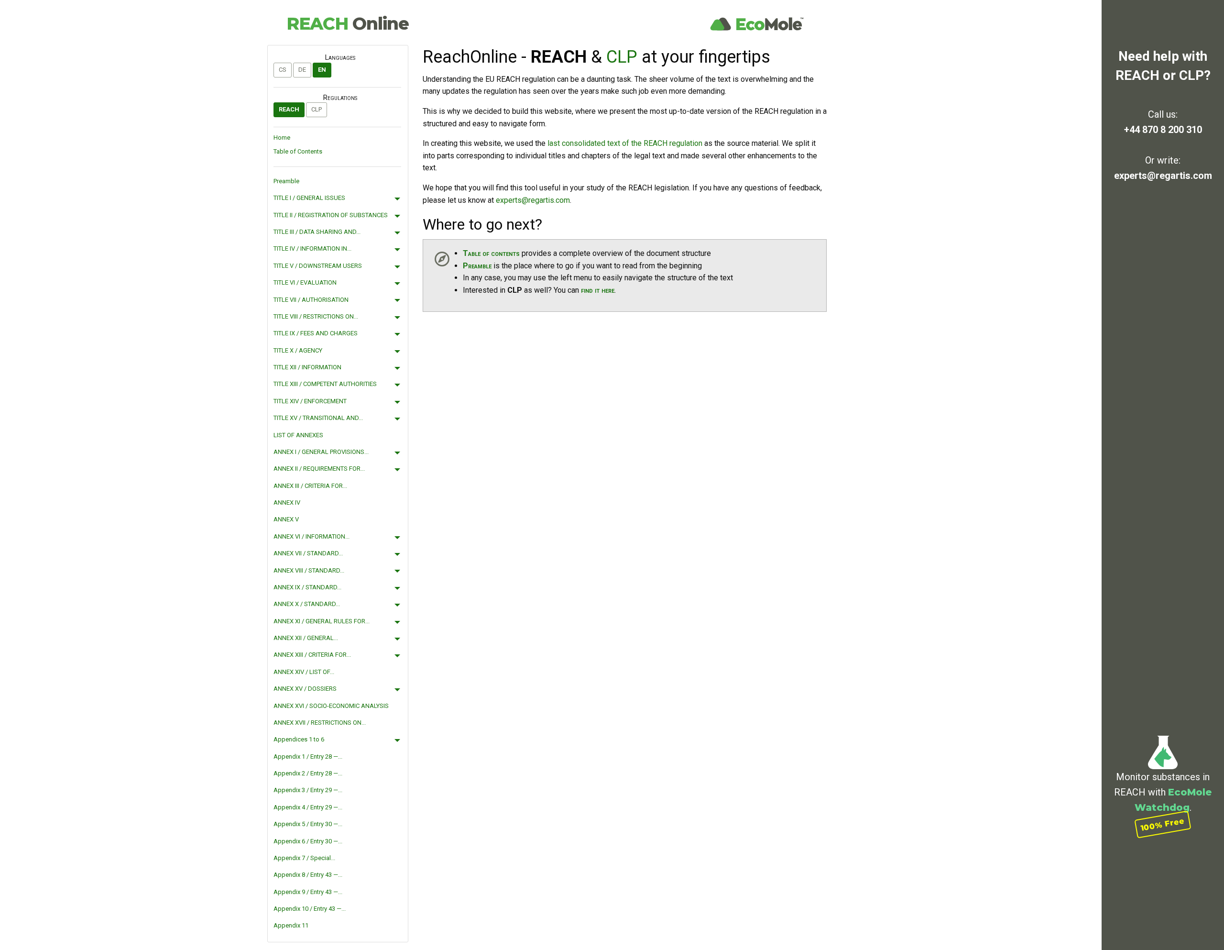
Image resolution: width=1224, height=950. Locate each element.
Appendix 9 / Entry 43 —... (307, 891)
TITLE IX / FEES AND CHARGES (315, 333)
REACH (347, 23)
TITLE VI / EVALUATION (305, 282)
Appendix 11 (290, 925)
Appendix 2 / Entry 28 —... (307, 773)
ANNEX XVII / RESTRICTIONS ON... (319, 722)
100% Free (1163, 824)
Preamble (286, 181)
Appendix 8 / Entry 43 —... (307, 874)
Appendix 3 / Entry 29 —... (307, 790)
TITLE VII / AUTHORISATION (311, 299)
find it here (597, 290)
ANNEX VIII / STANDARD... (308, 570)
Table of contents (491, 253)
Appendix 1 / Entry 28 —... (307, 756)
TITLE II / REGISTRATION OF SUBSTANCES (330, 215)
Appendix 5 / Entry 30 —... (307, 824)
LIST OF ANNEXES (298, 435)
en (322, 69)
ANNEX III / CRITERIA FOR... (310, 485)
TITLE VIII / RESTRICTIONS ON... (315, 316)
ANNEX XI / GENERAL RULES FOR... (321, 621)
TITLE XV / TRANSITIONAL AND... (318, 417)
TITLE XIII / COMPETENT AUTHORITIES (325, 383)
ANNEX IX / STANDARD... (307, 587)
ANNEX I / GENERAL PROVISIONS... (321, 451)
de (302, 69)
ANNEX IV (286, 502)
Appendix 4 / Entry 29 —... (307, 807)
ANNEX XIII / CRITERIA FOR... (312, 654)
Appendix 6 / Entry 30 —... (307, 841)
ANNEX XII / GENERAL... (305, 637)
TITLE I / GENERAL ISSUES (309, 197)
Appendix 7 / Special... (304, 858)
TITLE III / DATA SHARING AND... (317, 231)
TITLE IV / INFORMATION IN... (312, 248)
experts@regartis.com (1163, 175)
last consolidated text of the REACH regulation (624, 143)
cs (282, 69)
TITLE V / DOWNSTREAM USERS (317, 265)
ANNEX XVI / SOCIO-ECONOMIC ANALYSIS (331, 705)
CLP (316, 109)
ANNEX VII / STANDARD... (308, 553)
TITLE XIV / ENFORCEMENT (310, 401)
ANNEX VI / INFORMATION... (311, 536)
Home (281, 137)
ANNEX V (286, 519)
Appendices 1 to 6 (298, 739)
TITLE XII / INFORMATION (307, 367)
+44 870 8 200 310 (1163, 129)
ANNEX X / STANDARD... (306, 604)
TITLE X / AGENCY (297, 350)
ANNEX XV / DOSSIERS (305, 688)
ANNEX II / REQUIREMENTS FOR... (319, 468)
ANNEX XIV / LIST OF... (303, 671)
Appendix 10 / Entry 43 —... (309, 908)
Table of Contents (297, 151)
